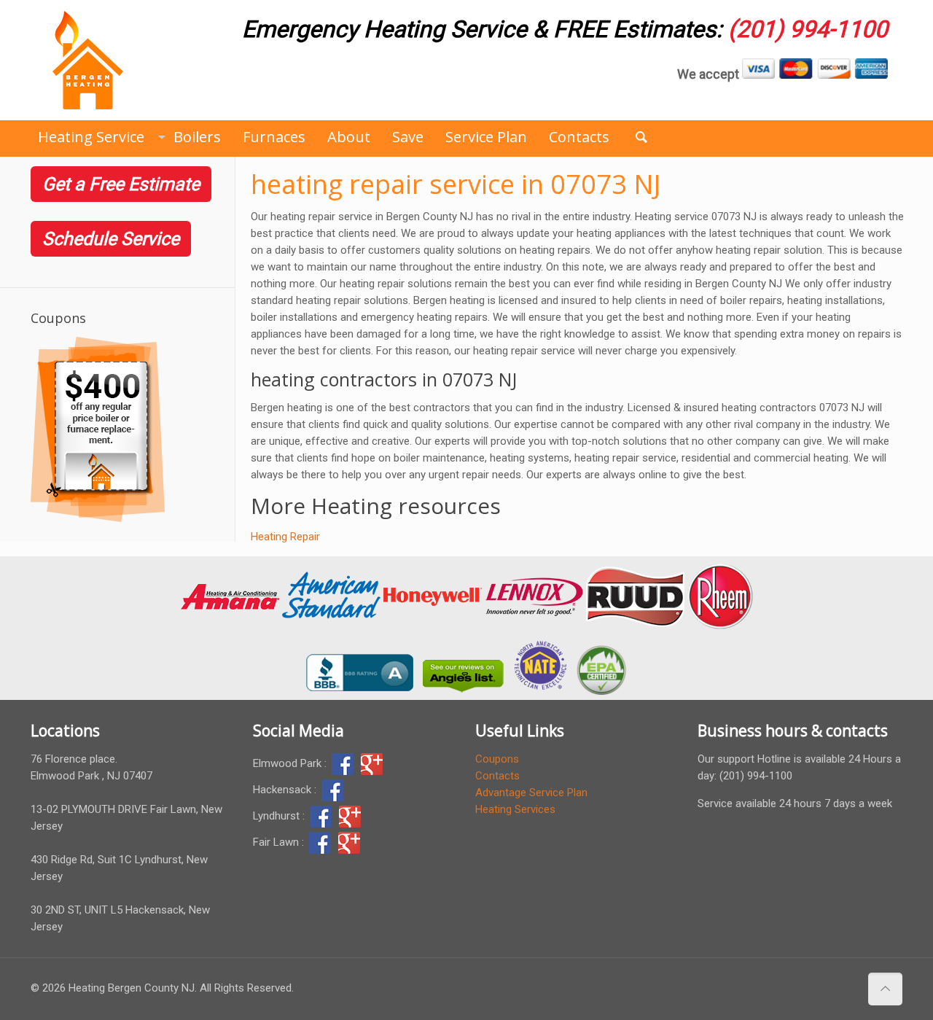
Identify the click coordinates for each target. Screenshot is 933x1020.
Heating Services (515, 809)
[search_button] (641, 136)
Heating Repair (285, 536)
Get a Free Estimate (121, 184)
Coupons (497, 759)
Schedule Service (110, 238)
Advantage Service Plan (531, 792)
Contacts (497, 775)
